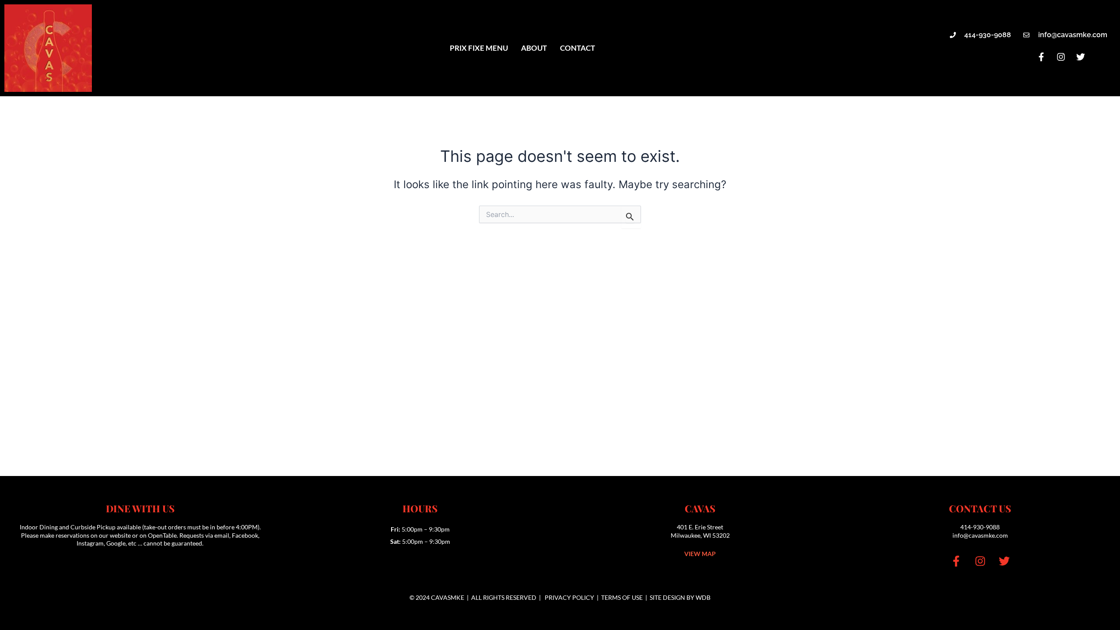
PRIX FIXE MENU (479, 47)
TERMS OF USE (622, 597)
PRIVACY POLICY (569, 597)
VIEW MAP (700, 553)
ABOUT (534, 47)
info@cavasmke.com (980, 535)
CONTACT (577, 47)
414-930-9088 (980, 527)
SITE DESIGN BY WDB (680, 597)
